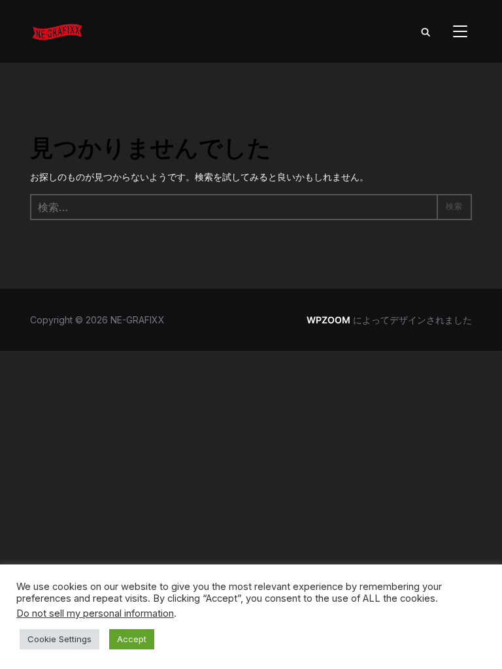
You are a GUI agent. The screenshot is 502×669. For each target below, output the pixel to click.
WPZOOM (328, 319)
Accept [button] (131, 639)
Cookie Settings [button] (59, 639)
